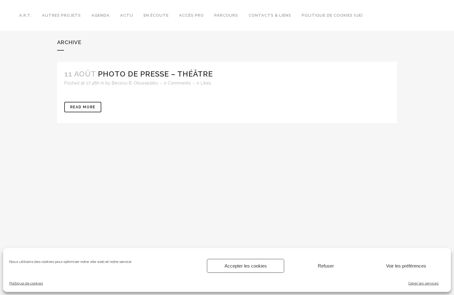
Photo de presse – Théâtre (155, 73)
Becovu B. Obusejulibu (135, 83)
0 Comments (177, 83)
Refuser (326, 265)
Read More (82, 107)
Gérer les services (423, 283)
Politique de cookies (26, 283)
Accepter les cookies (246, 265)
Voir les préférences (406, 265)
